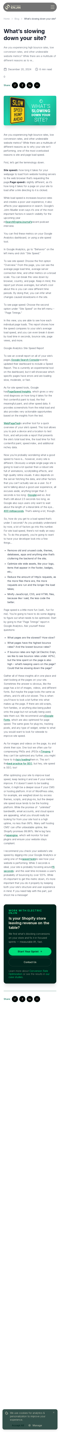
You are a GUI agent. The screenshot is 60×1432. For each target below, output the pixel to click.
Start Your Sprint (28, 951)
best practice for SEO (19, 763)
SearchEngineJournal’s (19, 221)
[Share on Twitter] (15, 85)
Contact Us (30, 962)
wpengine (12, 835)
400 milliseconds (14, 511)
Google (32, 495)
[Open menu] (52, 7)
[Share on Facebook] (22, 85)
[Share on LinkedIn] (30, 85)
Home (7, 18)
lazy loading (23, 759)
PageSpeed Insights (19, 391)
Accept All (18, 1425)
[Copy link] (37, 85)
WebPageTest (12, 423)
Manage (37, 1425)
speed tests (29, 858)
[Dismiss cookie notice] (54, 1412)
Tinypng (45, 751)
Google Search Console (25, 359)
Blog (17, 18)
